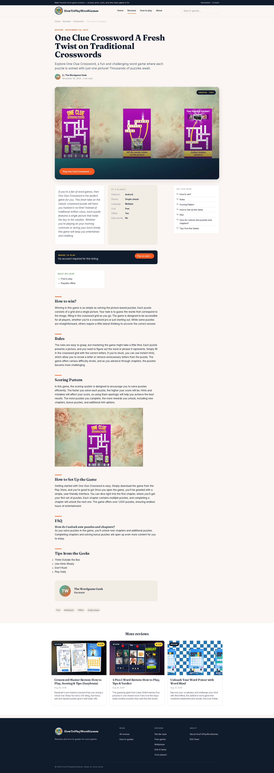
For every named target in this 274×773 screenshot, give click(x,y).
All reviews (124, 734)
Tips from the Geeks (189, 228)
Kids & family (160, 749)
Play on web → (144, 256)
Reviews (131, 10)
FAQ (182, 215)
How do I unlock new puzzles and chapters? (196, 221)
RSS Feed (194, 739)
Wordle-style (161, 734)
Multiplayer (69, 610)
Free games (160, 739)
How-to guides (126, 739)
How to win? (185, 194)
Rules (182, 199)
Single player (93, 610)
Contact (215, 2)
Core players (161, 754)
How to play (146, 10)
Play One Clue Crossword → (77, 171)
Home (120, 10)
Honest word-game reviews (72, 2)
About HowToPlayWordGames (204, 734)
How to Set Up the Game (191, 209)
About (159, 10)
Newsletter (205, 2)
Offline (81, 610)
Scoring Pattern (187, 204)
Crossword (78, 21)
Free (58, 610)
